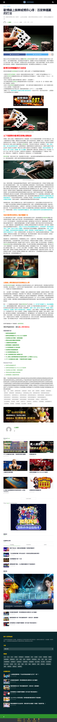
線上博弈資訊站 (24, 327)
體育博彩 (9, 666)
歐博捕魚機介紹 (33, 454)
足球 (26, 664)
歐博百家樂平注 (7, 395)
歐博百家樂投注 (15, 397)
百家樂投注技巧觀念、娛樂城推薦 (14, 338)
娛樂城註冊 (12, 659)
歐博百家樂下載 (36, 393)
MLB (8, 656)
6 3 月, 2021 (32, 491)
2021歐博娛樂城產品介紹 (12, 352)
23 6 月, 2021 (6, 456)
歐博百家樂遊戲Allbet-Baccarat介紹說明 (16, 335)
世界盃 (16, 656)
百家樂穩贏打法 (48, 401)
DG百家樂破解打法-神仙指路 (13, 347)
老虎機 (11, 664)
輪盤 (29, 664)
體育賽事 (19, 666)
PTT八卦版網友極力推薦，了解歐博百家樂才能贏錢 (18, 359)
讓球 (19, 664)
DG (4, 656)
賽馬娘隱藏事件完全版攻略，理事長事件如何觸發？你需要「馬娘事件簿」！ (28, 703)
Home (4, 6)
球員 (39, 659)
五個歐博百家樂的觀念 (11, 342)
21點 (8, 390)
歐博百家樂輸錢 (11, 74)
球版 (46, 659)
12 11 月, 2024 (7, 607)
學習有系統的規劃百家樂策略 (13, 340)
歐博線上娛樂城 (44, 399)
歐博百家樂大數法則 (45, 393)
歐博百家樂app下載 (27, 393)
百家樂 (17, 401)
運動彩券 (34, 664)
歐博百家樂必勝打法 (32, 395)
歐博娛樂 (12, 85)
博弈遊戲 (45, 656)
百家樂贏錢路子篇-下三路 (16, 558)
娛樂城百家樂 (17, 390)
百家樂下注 (23, 401)
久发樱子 (9, 22)
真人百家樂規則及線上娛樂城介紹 (14, 354)
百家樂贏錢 (18, 403)
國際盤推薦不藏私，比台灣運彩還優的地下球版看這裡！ (23, 564)
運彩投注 (42, 664)
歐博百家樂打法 (49, 395)
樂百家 (29, 390)
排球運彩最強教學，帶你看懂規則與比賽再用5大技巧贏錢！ (23, 612)
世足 (32, 656)
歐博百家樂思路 (41, 395)
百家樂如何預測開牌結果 (12, 349)
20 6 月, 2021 (32, 456)
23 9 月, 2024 (12, 619)
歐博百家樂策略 (7, 399)
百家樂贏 (12, 403)
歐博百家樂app (19, 393)
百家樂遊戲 (31, 661)
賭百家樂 (5, 156)
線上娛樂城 (28, 59)
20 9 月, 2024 (12, 624)
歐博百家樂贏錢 (15, 399)
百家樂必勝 (31, 180)
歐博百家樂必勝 (23, 395)
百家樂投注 (15, 81)
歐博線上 (37, 399)
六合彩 (40, 656)
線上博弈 (43, 661)
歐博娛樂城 (45, 217)
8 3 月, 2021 (16, 22)
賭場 (22, 664)
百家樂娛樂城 (6, 661)
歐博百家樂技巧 (7, 397)
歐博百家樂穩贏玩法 (42, 397)
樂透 (20, 659)
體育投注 (14, 666)
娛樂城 (24, 144)
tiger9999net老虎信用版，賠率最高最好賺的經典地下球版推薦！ (25, 697)
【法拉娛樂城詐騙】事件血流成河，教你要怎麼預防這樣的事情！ (25, 553)
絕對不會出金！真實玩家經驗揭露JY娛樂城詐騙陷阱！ (22, 548)
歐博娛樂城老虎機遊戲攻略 (35, 490)
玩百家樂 (13, 401)
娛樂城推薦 (6, 659)
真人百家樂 (37, 661)
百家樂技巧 (29, 401)
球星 (42, 659)
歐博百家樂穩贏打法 (32, 397)
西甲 (15, 664)
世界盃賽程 (27, 656)
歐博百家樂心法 (15, 395)
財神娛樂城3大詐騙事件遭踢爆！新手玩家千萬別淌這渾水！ (23, 623)
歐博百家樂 (11, 393)
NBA (12, 656)
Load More (28, 498)
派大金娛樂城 (7, 401)
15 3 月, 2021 (6, 493)
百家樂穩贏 (14, 71)
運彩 (38, 664)
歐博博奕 (37, 390)
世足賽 (36, 656)
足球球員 (8, 6)
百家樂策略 (6, 403)
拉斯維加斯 (24, 390)
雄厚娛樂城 (20, 323)
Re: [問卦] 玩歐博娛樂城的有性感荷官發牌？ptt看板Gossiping (21, 357)
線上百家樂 (6, 664)
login (8, 503)
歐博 (21, 22)
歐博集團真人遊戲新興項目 (12, 345)
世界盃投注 (21, 656)
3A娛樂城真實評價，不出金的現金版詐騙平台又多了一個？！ (18, 606)
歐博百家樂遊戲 (31, 399)
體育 (5, 666)
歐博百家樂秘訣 (23, 397)
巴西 (17, 659)
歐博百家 (10, 76)
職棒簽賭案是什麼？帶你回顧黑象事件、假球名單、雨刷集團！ (24, 617)
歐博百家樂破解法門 (11, 333)
